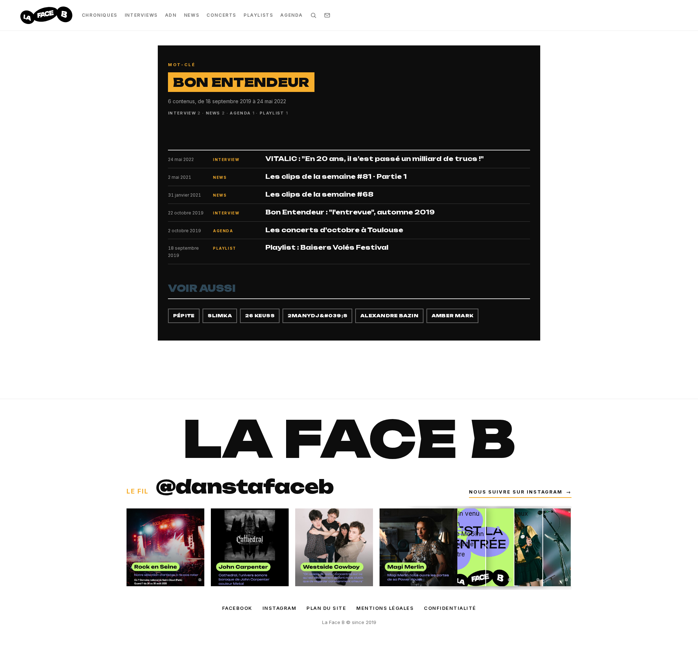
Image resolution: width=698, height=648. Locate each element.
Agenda (291, 15)
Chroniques (99, 15)
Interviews (141, 15)
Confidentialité (450, 608)
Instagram (279, 608)
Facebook (237, 608)
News (191, 15)
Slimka (220, 315)
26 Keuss (259, 315)
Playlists (258, 15)
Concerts (221, 15)
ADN (171, 15)
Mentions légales (385, 608)
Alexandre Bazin (389, 315)
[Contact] (327, 15)
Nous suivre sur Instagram (520, 492)
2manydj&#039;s (317, 315)
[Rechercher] (313, 15)
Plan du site (326, 608)
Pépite (183, 315)
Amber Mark (452, 315)
